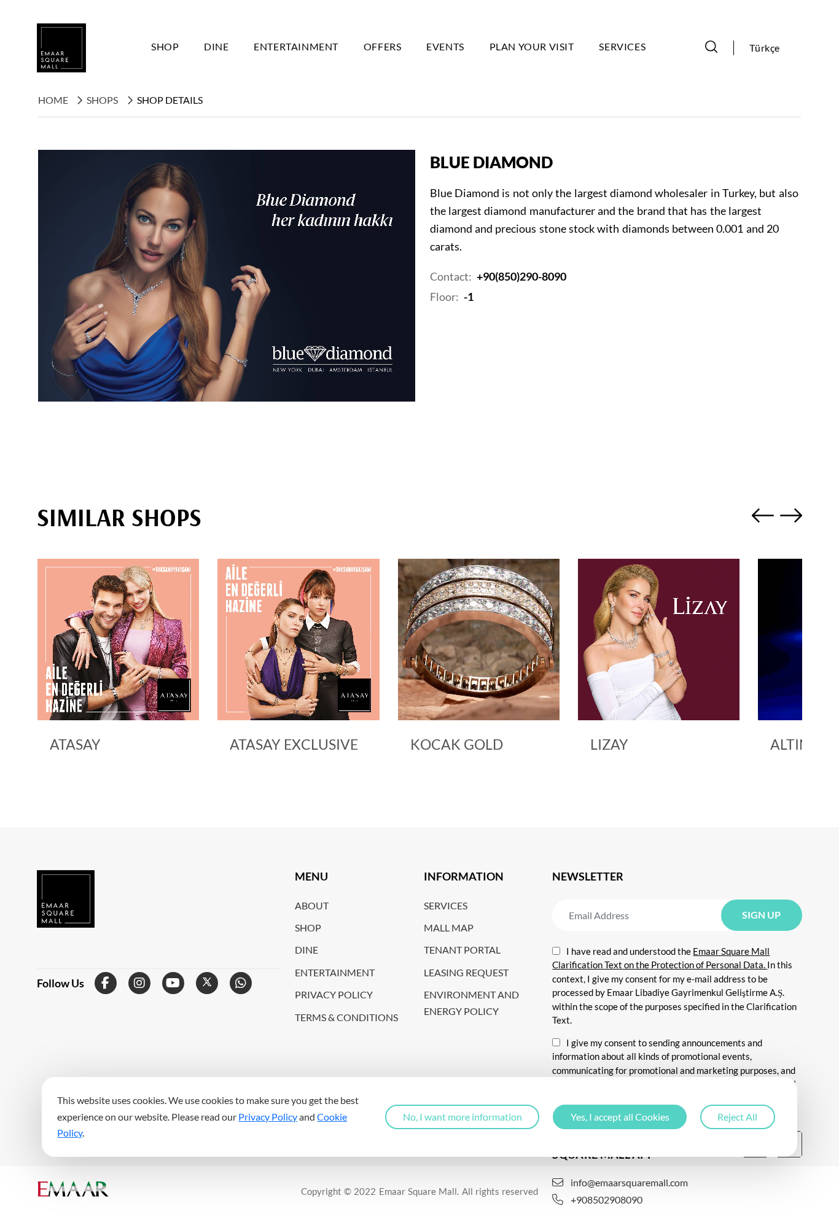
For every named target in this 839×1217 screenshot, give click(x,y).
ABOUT (312, 905)
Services (622, 46)
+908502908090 (606, 1199)
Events (445, 46)
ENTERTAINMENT (335, 972)
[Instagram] (139, 983)
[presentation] (763, 517)
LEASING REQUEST (466, 972)
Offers (383, 46)
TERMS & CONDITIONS (346, 1017)
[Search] (711, 47)
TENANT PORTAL (462, 949)
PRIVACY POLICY (334, 994)
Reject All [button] (737, 1116)
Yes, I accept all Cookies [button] (620, 1116)
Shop (165, 46)
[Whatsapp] (241, 983)
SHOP (308, 927)
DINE (306, 949)
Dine (216, 46)
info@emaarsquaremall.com (629, 1182)
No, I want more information (462, 1116)
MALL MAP (449, 927)
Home (53, 100)
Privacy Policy (267, 1116)
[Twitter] (207, 983)
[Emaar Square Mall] (61, 47)
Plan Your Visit (532, 46)
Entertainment (296, 46)
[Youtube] (173, 983)
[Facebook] (106, 983)
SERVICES (445, 905)
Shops (102, 100)
